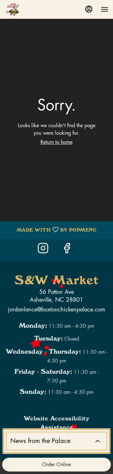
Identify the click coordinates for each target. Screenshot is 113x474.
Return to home (56, 142)
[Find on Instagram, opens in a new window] (44, 250)
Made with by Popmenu (50, 230)
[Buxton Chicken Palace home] (33, 9)
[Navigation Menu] (104, 9)
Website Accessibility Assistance (56, 424)
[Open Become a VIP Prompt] (97, 441)
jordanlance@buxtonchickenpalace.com (56, 309)
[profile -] (89, 9)
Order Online (56, 464)
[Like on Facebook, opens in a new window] (68, 250)
